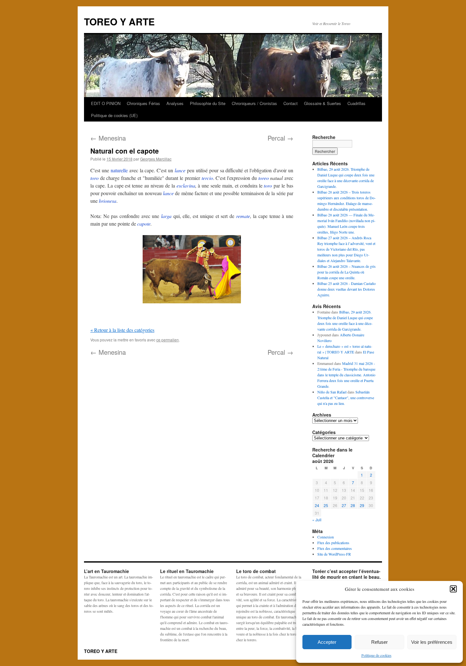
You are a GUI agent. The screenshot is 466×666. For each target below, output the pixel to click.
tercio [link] (207, 178)
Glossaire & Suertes (322, 103)
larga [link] (166, 216)
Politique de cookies (376, 655)
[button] (453, 589)
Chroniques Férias (143, 103)
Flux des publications (333, 542)
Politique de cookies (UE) (114, 115)
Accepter (327, 642)
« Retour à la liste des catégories (122, 329)
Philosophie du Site (207, 103)
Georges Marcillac (156, 159)
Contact (290, 103)
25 (326, 505)
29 (362, 505)
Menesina (108, 137)
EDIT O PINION (105, 103)
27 (344, 505)
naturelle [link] (119, 170)
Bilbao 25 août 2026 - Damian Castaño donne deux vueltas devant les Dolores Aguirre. (346, 289)
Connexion (325, 536)
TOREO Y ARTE (119, 21)
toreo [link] (263, 178)
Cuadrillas (356, 103)
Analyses (175, 103)
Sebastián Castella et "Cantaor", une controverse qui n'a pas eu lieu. (345, 397)
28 (353, 505)
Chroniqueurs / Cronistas (254, 103)
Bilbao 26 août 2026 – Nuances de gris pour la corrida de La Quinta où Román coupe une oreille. (346, 272)
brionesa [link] (107, 200)
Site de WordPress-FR (334, 554)
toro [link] (94, 178)
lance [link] (180, 170)
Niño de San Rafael (331, 391)
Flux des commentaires (334, 548)
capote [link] (144, 223)
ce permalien (167, 339)
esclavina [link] (186, 185)
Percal (280, 137)
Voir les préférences (431, 642)
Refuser (379, 642)
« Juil (316, 519)
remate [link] (243, 216)
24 (317, 505)
